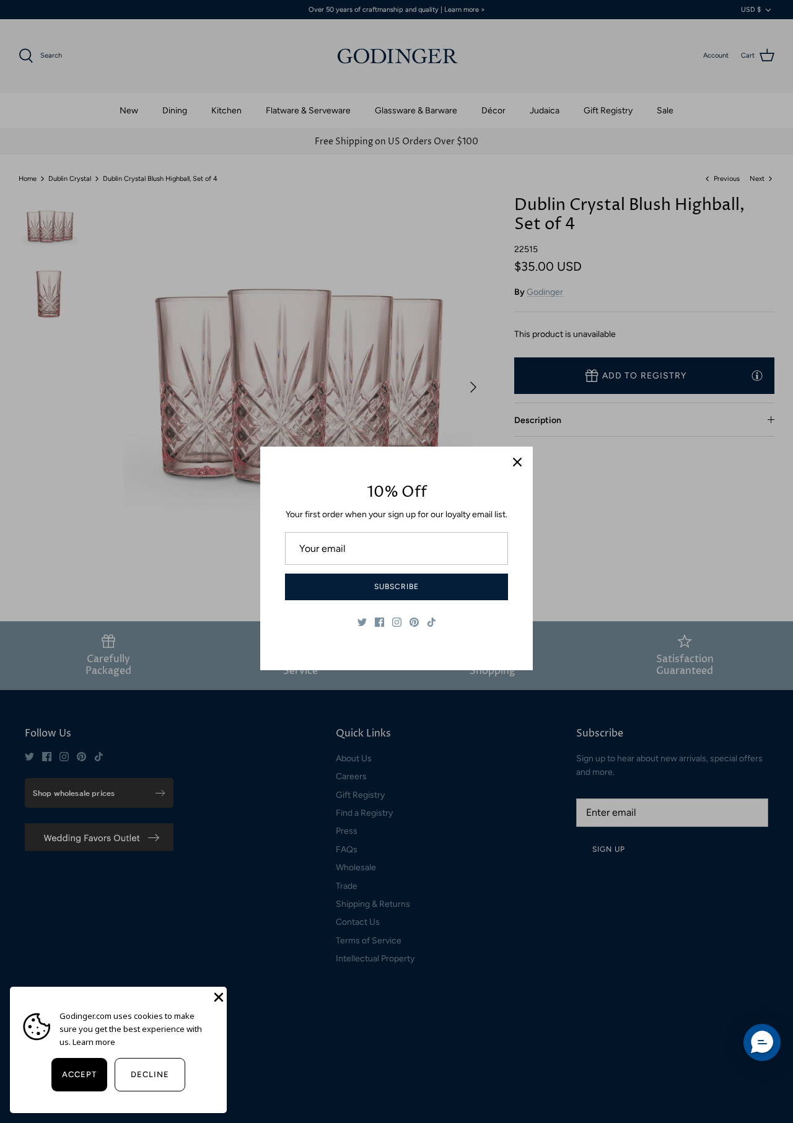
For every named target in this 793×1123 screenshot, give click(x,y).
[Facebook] (379, 622)
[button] (762, 1042)
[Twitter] (362, 622)
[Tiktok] (431, 622)
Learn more (93, 1041)
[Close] (517, 462)
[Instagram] (396, 622)
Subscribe (396, 586)
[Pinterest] (414, 622)
